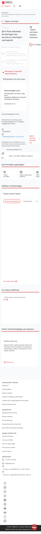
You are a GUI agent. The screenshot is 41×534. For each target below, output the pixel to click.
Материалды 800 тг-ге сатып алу (13, 136)
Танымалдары (38, 44)
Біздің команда (7, 393)
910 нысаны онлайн (8, 447)
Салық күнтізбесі (7, 440)
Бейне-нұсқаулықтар (9, 404)
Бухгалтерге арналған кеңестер (12, 428)
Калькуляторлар (7, 436)
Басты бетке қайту (9, 281)
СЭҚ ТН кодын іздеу (8, 444)
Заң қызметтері (7, 420)
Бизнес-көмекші (7, 416)
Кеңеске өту (9, 362)
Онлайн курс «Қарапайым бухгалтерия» (15, 400)
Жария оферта (6, 389)
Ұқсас (31, 44)
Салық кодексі (6, 451)
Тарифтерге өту (9, 104)
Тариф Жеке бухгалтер (9, 413)
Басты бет (5, 13)
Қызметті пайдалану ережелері (12, 397)
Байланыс (5, 385)
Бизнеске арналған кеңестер (11, 424)
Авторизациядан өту (14, 149)
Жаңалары (34, 44)
